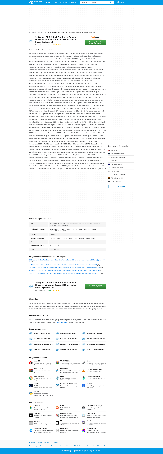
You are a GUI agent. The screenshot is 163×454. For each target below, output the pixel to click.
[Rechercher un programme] (110, 2)
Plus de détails (121, 186)
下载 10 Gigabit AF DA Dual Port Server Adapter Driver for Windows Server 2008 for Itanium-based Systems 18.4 (63, 265)
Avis (56, 2)
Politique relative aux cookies (53, 446)
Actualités (49, 2)
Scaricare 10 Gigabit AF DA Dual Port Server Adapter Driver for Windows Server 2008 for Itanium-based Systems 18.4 (64, 270)
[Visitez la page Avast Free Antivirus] (95, 37)
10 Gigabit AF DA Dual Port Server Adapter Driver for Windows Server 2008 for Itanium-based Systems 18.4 (56, 39)
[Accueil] (30, 32)
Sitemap (55, 442)
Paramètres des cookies (111, 446)
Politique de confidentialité (72, 446)
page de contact (62, 322)
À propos (32, 442)
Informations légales (89, 446)
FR (129, 2)
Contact (39, 442)
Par (41, 44)
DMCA (99, 446)
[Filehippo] (35, 2)
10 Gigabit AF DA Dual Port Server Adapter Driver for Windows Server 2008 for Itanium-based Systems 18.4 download (64, 267)
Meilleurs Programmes (68, 2)
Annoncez (47, 442)
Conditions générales (35, 446)
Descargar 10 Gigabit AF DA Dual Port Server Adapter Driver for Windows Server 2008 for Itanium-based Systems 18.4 (64, 273)
